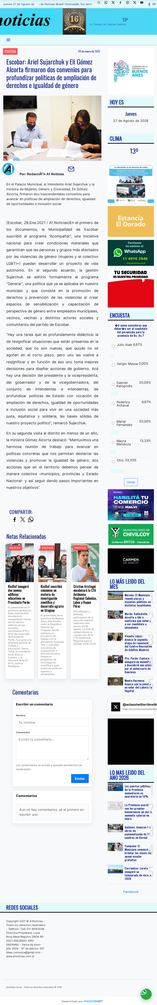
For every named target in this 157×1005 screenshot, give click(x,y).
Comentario (23, 732)
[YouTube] (143, 4)
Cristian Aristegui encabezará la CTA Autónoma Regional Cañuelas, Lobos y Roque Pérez (85, 596)
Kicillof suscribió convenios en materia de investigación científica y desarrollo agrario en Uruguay (52, 599)
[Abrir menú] (8, 39)
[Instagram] (129, 4)
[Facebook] (121, 4)
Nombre (21, 715)
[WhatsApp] (107, 4)
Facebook (131, 892)
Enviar (80, 779)
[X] (114, 4)
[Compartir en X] (23, 519)
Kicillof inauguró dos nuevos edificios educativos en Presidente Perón (19, 595)
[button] (100, 4)
